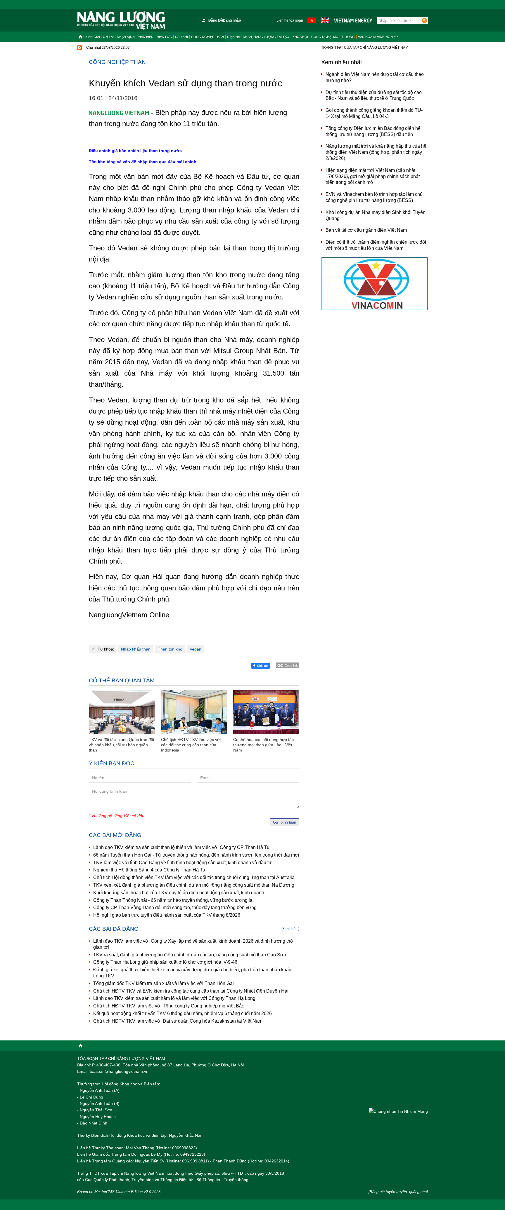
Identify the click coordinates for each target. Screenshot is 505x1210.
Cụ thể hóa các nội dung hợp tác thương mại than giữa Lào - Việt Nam (263, 744)
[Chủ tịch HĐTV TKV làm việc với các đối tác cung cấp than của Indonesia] (194, 712)
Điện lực (164, 37)
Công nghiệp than (207, 37)
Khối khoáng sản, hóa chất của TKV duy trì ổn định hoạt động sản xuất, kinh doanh (178, 892)
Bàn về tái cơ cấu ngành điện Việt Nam (366, 230)
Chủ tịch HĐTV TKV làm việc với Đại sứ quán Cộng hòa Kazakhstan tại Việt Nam (177, 1021)
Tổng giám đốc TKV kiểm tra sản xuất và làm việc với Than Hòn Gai (163, 983)
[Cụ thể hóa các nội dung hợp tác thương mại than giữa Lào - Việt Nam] (266, 712)
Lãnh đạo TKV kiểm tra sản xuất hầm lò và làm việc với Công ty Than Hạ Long (174, 998)
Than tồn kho (170, 649)
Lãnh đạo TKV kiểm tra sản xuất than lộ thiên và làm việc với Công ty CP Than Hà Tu (181, 847)
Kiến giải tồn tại (99, 37)
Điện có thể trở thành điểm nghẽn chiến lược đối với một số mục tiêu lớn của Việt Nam (376, 245)
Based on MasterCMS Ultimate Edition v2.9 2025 (118, 1192)
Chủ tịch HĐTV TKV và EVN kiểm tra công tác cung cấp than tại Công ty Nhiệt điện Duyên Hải (190, 990)
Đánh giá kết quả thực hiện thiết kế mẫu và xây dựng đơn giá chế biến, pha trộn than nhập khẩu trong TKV (192, 972)
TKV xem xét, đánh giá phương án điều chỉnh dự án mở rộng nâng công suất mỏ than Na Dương (193, 885)
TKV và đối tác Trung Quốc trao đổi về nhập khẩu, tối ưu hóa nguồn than (121, 744)
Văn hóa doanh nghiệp (378, 37)
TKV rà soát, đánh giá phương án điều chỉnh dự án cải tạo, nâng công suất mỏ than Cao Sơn (189, 954)
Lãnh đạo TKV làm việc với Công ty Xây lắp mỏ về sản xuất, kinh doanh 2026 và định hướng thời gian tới (194, 944)
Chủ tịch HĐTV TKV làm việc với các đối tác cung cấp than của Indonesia (191, 744)
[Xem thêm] (290, 929)
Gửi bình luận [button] (284, 822)
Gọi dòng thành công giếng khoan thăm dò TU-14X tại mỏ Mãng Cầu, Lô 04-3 (374, 113)
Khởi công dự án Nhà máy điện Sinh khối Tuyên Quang (376, 215)
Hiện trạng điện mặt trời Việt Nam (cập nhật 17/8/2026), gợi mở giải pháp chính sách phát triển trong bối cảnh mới (373, 176)
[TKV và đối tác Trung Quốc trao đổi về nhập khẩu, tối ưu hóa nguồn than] (122, 712)
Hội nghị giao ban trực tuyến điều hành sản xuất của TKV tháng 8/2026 (166, 915)
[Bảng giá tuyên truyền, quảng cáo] (398, 1192)
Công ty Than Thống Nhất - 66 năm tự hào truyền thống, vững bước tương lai (173, 900)
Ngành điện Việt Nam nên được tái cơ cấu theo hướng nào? (375, 77)
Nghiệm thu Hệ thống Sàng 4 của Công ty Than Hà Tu (149, 869)
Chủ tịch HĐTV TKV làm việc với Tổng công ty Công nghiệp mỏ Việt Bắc (168, 1005)
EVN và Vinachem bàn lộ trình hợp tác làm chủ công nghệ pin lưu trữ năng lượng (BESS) (374, 197)
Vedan (195, 649)
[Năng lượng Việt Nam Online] (121, 20)
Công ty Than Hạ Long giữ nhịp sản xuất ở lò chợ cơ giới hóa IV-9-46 (165, 962)
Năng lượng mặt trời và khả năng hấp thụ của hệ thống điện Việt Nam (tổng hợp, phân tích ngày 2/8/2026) (376, 152)
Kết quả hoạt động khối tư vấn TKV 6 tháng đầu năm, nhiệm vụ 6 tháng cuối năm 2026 (182, 1013)
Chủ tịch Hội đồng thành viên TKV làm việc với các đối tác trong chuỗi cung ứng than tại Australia (194, 877)
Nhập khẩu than (136, 649)
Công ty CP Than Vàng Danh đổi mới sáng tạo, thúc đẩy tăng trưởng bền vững (175, 907)
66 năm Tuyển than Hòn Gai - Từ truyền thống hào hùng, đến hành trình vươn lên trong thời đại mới (196, 854)
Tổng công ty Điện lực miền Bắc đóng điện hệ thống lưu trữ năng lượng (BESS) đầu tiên (373, 131)
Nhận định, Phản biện (135, 37)
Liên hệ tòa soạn (289, 20)
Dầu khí (181, 37)
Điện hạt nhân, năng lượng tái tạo (258, 37)
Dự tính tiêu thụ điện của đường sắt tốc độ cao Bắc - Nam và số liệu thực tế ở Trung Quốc (374, 95)
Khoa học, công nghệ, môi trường (324, 37)
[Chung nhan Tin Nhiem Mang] (398, 1111)
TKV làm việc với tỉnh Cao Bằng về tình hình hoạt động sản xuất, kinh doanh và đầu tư (182, 862)
